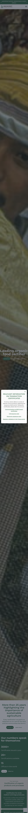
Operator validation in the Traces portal (14, 419)
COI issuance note (14, 413)
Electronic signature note (14, 416)
